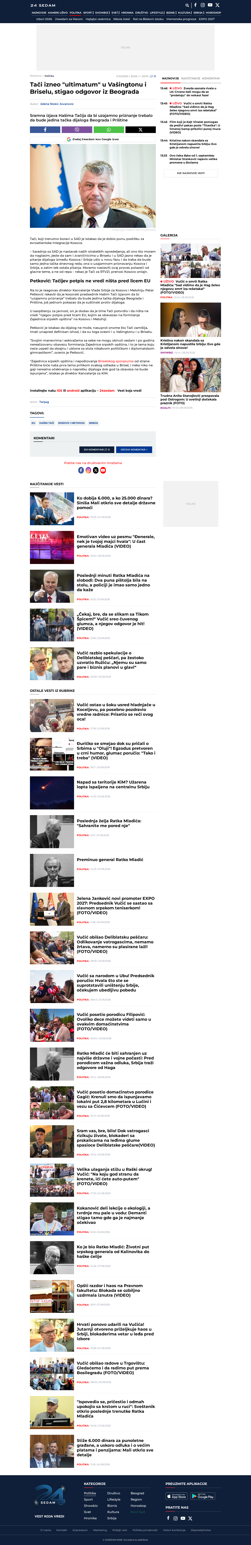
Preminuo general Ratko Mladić (110, 860)
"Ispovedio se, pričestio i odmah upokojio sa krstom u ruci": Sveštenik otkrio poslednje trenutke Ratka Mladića (116, 1409)
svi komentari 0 (97, 450)
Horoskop (213, 13)
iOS (59, 390)
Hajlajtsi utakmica (98, 19)
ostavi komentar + (134, 450)
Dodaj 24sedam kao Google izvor (96, 139)
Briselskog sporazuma (116, 361)
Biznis (170, 13)
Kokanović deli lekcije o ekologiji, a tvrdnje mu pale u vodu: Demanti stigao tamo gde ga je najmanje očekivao (113, 1215)
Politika (75, 13)
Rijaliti (165, 408)
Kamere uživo (58, 13)
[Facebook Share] (45, 129)
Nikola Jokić (121, 19)
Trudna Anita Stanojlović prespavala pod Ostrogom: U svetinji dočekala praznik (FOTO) (189, 399)
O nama (45, 1530)
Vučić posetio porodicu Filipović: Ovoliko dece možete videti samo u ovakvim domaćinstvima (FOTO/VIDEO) (114, 1022)
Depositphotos (201, 1530)
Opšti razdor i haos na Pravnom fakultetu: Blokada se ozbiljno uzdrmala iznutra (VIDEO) (110, 1291)
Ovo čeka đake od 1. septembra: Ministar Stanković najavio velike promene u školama (193, 159)
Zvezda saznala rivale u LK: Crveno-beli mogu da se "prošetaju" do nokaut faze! (193, 92)
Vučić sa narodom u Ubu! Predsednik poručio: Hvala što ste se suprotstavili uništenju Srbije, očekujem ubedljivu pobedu (115, 983)
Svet (115, 13)
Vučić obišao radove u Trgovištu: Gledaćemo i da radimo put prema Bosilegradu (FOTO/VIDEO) (113, 1368)
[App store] (177, 1496)
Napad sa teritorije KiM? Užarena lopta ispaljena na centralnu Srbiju (113, 785)
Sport (88, 13)
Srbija (198, 13)
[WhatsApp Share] (109, 129)
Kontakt (61, 1530)
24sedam (107, 390)
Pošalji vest (119, 1530)
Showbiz (102, 13)
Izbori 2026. (44, 19)
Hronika (127, 13)
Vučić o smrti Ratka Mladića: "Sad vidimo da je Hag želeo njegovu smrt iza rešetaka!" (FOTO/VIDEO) (193, 109)
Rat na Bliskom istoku (148, 19)
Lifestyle (157, 13)
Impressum (80, 1530)
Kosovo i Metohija (71, 423)
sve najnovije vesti (191, 173)
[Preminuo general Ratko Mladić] (52, 870)
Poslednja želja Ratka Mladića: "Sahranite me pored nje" (109, 823)
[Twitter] (217, 5)
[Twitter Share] (141, 129)
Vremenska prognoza (181, 19)
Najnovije (39, 13)
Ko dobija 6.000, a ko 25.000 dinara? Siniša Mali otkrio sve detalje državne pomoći (116, 503)
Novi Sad (138, 1512)
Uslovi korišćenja (174, 1530)
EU (33, 423)
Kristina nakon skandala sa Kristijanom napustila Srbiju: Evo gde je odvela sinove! (193, 144)
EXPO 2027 (207, 19)
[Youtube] (103, 470)
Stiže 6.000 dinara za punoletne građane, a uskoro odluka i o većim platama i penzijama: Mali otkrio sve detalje (115, 1448)
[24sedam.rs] (43, 5)
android (73, 390)
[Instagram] (202, 5)
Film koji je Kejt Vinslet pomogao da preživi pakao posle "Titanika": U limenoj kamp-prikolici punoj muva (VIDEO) (195, 127)
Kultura (184, 13)
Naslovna (36, 75)
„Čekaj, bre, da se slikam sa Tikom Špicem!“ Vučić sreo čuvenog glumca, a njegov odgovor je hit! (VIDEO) (113, 621)
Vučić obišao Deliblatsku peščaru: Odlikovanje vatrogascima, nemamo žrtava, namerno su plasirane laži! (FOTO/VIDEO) (115, 944)
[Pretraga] (187, 5)
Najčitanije (190, 78)
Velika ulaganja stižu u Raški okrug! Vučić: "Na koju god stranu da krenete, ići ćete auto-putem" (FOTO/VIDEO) (114, 1176)
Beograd (137, 1493)
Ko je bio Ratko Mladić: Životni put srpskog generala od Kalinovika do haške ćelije (113, 1252)
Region (136, 1499)
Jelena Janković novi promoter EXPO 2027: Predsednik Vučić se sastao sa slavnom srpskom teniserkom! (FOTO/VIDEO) (116, 905)
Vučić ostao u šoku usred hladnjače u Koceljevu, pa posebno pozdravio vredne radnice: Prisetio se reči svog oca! (116, 712)
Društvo (141, 13)
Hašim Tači (46, 423)
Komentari (211, 78)
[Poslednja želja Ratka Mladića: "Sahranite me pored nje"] (52, 831)
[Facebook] (195, 5)
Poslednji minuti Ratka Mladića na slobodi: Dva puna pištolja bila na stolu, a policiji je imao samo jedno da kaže (113, 582)
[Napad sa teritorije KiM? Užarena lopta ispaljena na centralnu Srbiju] (52, 792)
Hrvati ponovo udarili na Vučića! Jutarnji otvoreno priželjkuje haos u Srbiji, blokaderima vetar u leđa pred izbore (115, 1331)
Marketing (100, 1530)
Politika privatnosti (145, 1530)
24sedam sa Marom (69, 19)
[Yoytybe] (210, 5)
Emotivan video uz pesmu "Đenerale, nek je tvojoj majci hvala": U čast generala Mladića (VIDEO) (116, 542)
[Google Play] (202, 1496)
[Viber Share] (77, 129)
